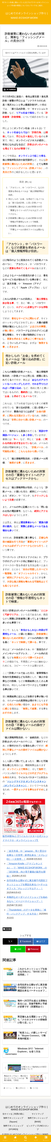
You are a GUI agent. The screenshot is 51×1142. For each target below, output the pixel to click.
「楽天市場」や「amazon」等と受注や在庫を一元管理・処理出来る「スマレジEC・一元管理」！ (27, 855)
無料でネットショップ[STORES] (13, 1127)
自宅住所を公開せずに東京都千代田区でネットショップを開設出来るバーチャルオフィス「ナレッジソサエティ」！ (27, 884)
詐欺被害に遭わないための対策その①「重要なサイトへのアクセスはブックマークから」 (26, 210)
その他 (8, 929)
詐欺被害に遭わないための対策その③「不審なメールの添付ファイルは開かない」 (26, 229)
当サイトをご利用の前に (13, 1114)
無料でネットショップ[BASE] (38, 1120)
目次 (21, 182)
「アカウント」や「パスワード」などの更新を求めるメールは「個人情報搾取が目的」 (26, 191)
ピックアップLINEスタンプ (38, 1127)
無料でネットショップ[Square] (13, 1120)
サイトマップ (38, 1114)
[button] (45, 653)
